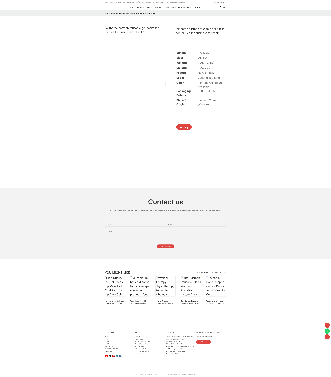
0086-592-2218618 (220, 2)
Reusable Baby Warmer (201, 272)
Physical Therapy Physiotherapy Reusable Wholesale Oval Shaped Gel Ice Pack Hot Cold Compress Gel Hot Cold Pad (165, 302)
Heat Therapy (214, 272)
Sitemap (184, 374)
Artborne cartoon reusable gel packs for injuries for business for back (133, 13)
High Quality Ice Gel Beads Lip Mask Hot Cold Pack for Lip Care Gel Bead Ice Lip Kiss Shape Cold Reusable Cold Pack (115, 302)
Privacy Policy (191, 374)
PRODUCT (222, 272)
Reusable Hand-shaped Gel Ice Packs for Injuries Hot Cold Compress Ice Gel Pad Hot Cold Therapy (216, 302)
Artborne (107, 13)
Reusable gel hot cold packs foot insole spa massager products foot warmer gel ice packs (139, 302)
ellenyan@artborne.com (176, 339)
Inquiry (184, 127)
